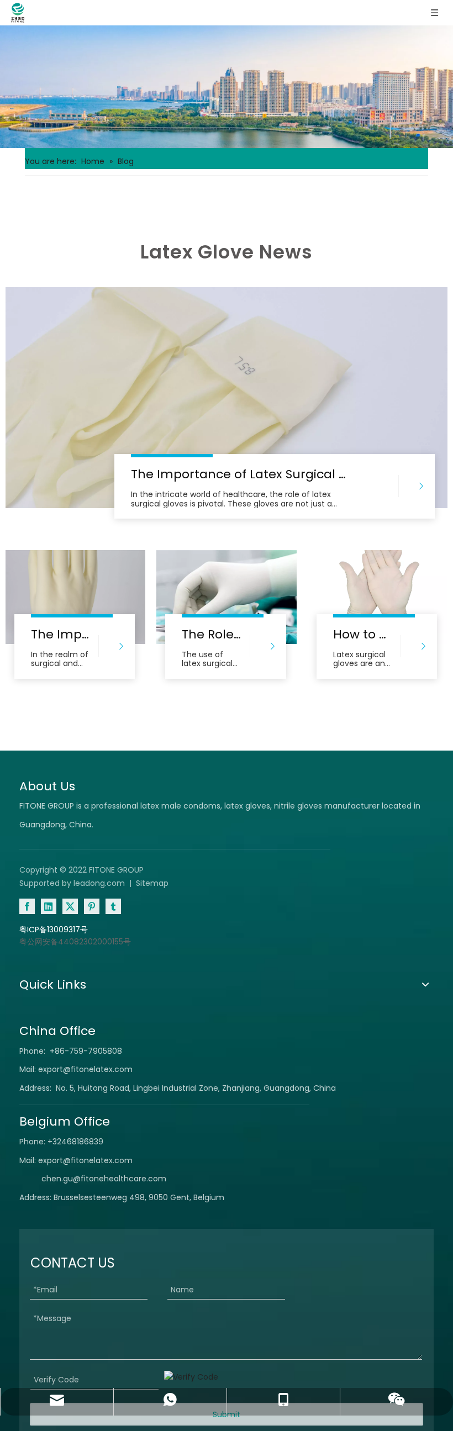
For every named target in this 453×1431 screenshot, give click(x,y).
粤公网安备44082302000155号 (75, 941)
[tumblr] (113, 906)
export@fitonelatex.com (85, 1069)
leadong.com (99, 883)
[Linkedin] (48, 906)
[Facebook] (27, 906)
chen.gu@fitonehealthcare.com (103, 1178)
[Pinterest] (91, 906)
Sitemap (152, 883)
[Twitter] (70, 906)
